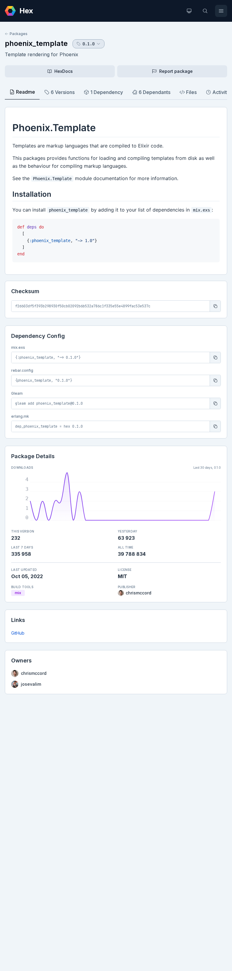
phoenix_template (36, 43)
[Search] (205, 11)
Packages (18, 33)
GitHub (17, 633)
